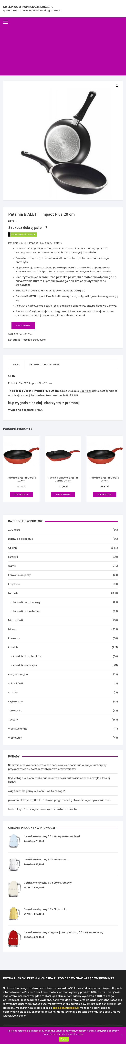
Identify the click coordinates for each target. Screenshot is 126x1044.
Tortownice (15, 710)
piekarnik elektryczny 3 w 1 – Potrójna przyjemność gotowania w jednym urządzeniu (59, 800)
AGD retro (14, 529)
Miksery (12, 629)
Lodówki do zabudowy (26, 602)
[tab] (16, 364)
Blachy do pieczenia (20, 538)
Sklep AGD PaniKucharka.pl (28, 6)
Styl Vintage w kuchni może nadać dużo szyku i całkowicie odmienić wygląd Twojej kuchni (59, 780)
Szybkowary (15, 701)
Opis (16, 364)
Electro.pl (85, 391)
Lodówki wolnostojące (26, 611)
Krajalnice (14, 584)
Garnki (12, 566)
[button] (117, 86)
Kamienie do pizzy (19, 575)
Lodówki (13, 593)
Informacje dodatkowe (44, 364)
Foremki (13, 557)
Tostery (13, 719)
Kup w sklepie (23, 325)
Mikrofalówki (15, 620)
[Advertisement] (63, 51)
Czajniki (12, 548)
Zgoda (64, 1039)
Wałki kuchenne (17, 728)
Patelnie (13, 647)
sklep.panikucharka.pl (66, 1007)
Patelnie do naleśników (27, 656)
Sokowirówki (15, 683)
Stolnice (13, 692)
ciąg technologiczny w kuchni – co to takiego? (37, 791)
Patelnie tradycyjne (34, 339)
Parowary (14, 638)
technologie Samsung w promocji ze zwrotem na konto (42, 809)
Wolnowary (15, 737)
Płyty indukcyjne (18, 674)
